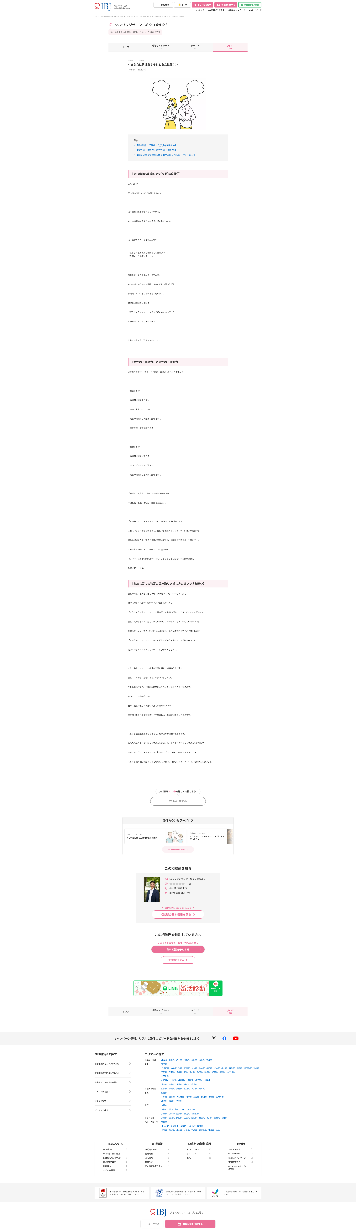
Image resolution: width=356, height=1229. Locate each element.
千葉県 (172, 1084)
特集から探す (100, 1100)
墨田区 (209, 1068)
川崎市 (174, 1080)
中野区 (164, 1072)
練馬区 (207, 1072)
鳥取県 (164, 1118)
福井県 (202, 1088)
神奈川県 (165, 1076)
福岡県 (164, 1122)
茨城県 (179, 1084)
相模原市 (182, 1080)
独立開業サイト (235, 1162)
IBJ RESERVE (234, 1154)
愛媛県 (217, 1118)
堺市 (171, 1109)
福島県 (209, 1060)
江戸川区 (231, 1072)
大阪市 (164, 1109)
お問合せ (149, 1162)
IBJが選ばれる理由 (216, 10)
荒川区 (192, 1072)
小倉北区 (192, 1126)
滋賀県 (179, 1113)
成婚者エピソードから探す (106, 1082)
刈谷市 (189, 1097)
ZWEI (189, 1158)
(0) (161, 47)
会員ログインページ (237, 1158)
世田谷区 (248, 1068)
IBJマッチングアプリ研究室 (237, 1167)
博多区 (200, 1126)
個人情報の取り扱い (153, 1166)
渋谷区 (256, 1068)
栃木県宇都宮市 (120, 16)
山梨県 (164, 1088)
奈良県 (187, 1113)
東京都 (164, 1064)
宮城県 (187, 1060)
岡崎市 (172, 1097)
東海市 (196, 1097)
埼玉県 (164, 1084)
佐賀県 (164, 1130)
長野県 (179, 1088)
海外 (218, 1130)
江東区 (217, 1068)
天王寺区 (191, 1109)
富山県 (187, 1088)
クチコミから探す (102, 1091)
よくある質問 (109, 1170)
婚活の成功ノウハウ (236, 10)
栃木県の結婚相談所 (107, 16)
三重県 (179, 1101)
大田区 (239, 1068)
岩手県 (179, 1060)
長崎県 (172, 1130)
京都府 (172, 1113)
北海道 (164, 1060)
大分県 (187, 1130)
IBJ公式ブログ (255, 10)
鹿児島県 (203, 1130)
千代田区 (165, 1068)
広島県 (187, 1118)
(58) (230, 46)
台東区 (202, 1068)
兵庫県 (164, 1113)
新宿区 (187, 1068)
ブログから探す (101, 1110)
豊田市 (204, 1097)
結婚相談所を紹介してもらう (107, 1073)
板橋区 (200, 1072)
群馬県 (194, 1084)
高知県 (224, 1118)
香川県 (209, 1118)
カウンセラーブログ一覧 (158, 16)
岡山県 (179, 1118)
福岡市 (183, 1126)
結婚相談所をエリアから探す (107, 1063)
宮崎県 (194, 1130)
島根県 (172, 1118)
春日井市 (180, 1097)
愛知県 (164, 1093)
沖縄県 (211, 1130)
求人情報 (149, 1158)
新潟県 (172, 1088)
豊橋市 (211, 1097)
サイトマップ (234, 1149)
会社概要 (149, 1154)
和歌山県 (195, 1113)
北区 (186, 1072)
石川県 (194, 1088)
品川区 (224, 1068)
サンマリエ (191, 1154)
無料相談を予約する (193, 1224)
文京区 (194, 1068)
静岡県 (172, 1101)
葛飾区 (222, 1072)
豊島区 (179, 1072)
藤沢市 (191, 1080)
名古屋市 (220, 1097)
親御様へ (107, 1166)
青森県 (172, 1060)
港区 (180, 1068)
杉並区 (172, 1072)
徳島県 (202, 1118)
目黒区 (232, 1068)
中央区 (174, 1068)
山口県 (194, 1118)
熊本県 (179, 1130)
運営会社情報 (151, 1149)
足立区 (215, 1072)
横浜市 (208, 1080)
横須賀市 (199, 1080)
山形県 (202, 1060)
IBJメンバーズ (193, 1149)
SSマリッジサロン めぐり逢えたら (138, 16)
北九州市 (165, 1126)
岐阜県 (164, 1101)
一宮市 (164, 1097)
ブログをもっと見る (176, 849)
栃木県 (187, 1084)
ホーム (97, 16)
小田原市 (165, 1080)
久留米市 (175, 1126)
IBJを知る (200, 10)
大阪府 (164, 1105)
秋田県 (194, 1060)
